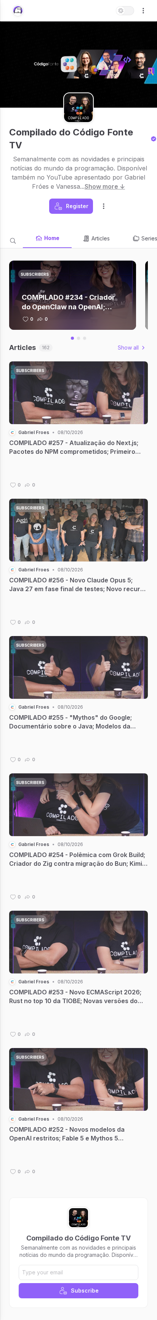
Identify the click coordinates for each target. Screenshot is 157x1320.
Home (51, 238)
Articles (100, 238)
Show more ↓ (105, 186)
